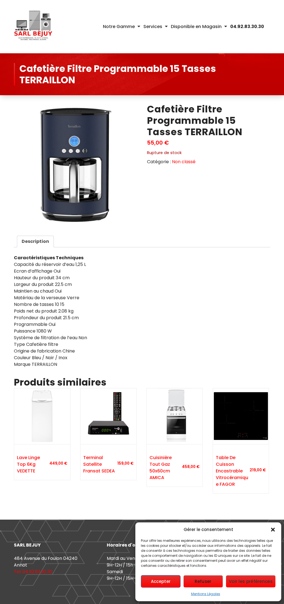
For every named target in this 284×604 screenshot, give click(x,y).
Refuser (203, 581)
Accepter (161, 581)
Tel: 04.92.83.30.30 (33, 571)
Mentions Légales (205, 594)
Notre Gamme (119, 26)
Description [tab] (35, 241)
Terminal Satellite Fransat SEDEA (99, 464)
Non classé (184, 161)
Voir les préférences (251, 581)
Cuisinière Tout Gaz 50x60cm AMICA (160, 467)
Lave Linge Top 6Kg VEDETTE (28, 464)
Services (152, 26)
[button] (273, 529)
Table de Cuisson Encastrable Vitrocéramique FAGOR (232, 470)
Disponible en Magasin (196, 26)
